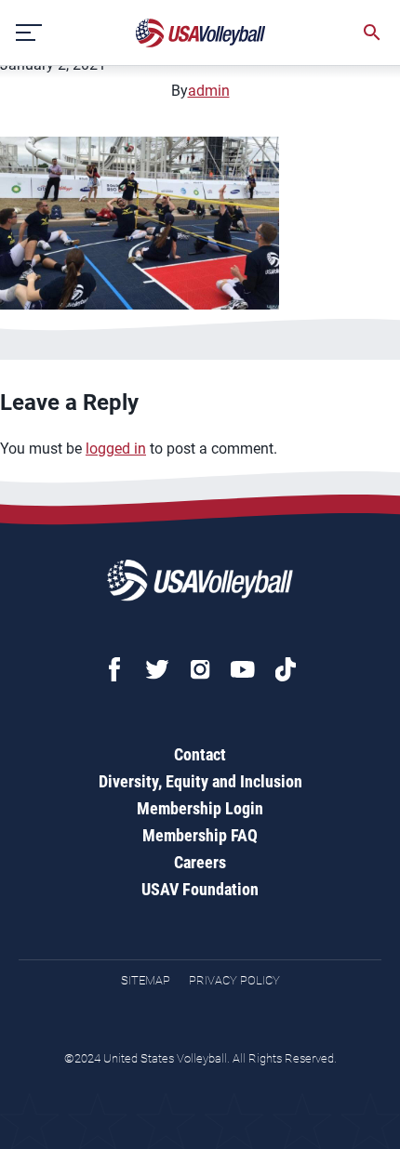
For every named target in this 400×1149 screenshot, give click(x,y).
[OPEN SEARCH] (372, 32)
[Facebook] (114, 669)
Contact (200, 754)
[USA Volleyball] (201, 33)
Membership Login (200, 808)
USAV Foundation (200, 889)
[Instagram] (200, 669)
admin (209, 90)
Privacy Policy (234, 980)
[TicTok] (285, 669)
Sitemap (145, 980)
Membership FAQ (200, 835)
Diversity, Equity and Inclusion (200, 781)
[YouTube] (243, 669)
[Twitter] (157, 669)
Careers (200, 862)
